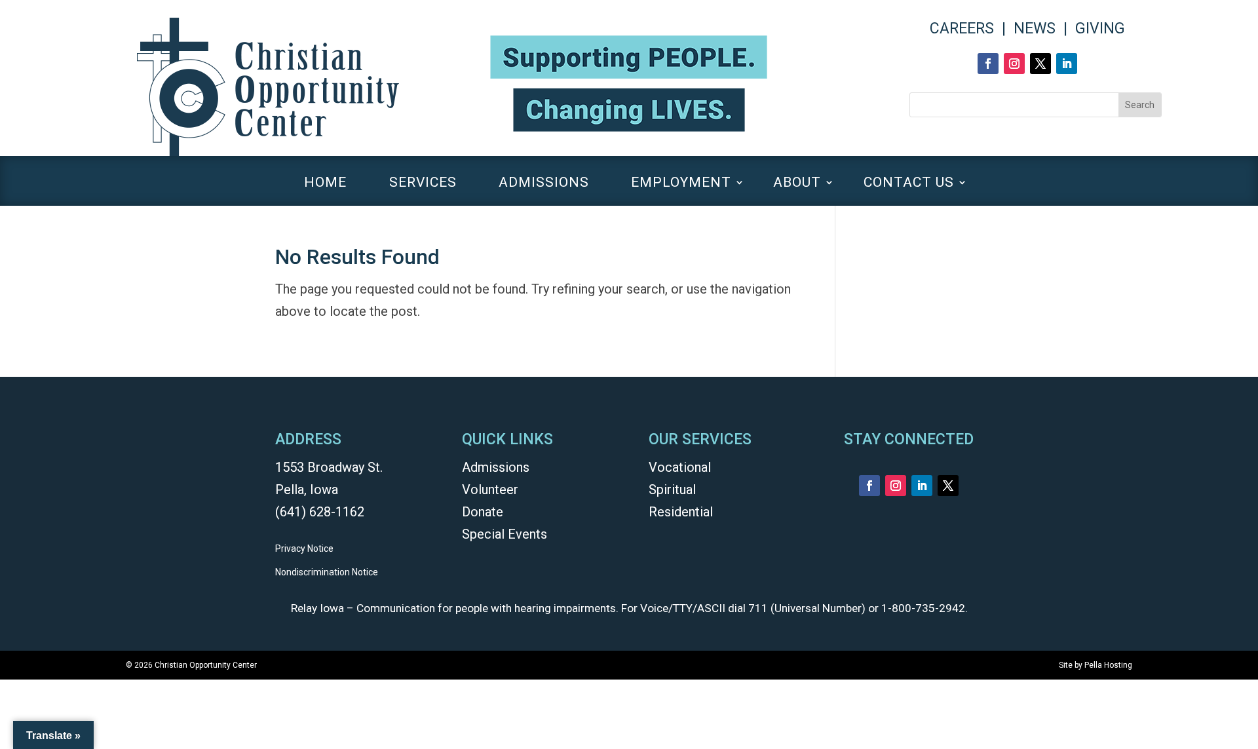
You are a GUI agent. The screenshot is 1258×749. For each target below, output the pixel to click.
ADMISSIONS (544, 184)
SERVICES (423, 184)
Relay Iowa (317, 608)
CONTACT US (909, 184)
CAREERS (962, 28)
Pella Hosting (1108, 665)
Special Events (504, 534)
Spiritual (672, 489)
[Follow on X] (1040, 63)
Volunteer (490, 489)
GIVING (1100, 28)
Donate (482, 512)
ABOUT (797, 184)
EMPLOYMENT (681, 184)
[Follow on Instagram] (1014, 63)
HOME (325, 184)
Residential (681, 512)
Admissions (495, 467)
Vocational (680, 467)
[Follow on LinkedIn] (1066, 63)
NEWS (1035, 28)
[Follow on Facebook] (988, 63)
